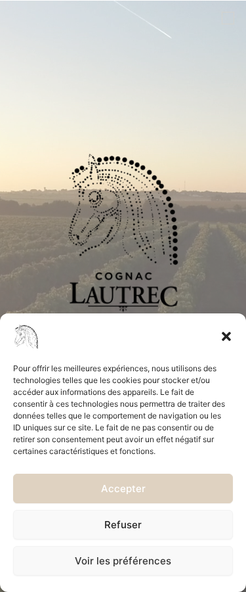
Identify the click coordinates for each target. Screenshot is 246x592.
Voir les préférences (123, 561)
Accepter (123, 488)
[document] (123, 296)
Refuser (123, 524)
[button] (226, 336)
